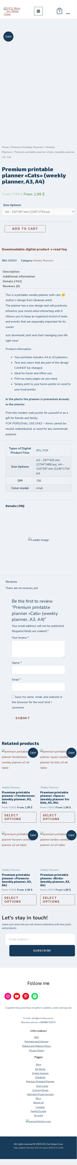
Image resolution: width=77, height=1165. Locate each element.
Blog (38, 1098)
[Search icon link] (68, 11)
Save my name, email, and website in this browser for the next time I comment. (37, 702)
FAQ (36, 1037)
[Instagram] (7, 996)
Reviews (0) (11, 286)
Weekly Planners (43, 260)
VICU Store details (28, 515)
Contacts (40, 1107)
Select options (12, 817)
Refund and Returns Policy (36, 1046)
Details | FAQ (12, 281)
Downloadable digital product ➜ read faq (34, 249)
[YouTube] (16, 996)
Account (38, 1115)
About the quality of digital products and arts (34, 562)
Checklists (40, 1077)
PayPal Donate (38, 1111)
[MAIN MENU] (38, 11)
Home (5, 147)
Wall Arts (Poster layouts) (40, 1094)
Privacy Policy (36, 1050)
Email (16, 680)
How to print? (24, 546)
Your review (20, 638)
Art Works (40, 1069)
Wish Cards (42, 1086)
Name (17, 663)
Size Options (12, 205)
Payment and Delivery (36, 1041)
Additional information (19, 276)
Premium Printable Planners (27, 147)
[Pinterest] (25, 996)
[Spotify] (34, 996)
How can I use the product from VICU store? (38, 531)
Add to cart (25, 228)
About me (38, 1102)
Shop (38, 1064)
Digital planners (40, 1073)
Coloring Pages (40, 1090)
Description (11, 272)
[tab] (38, 271)
